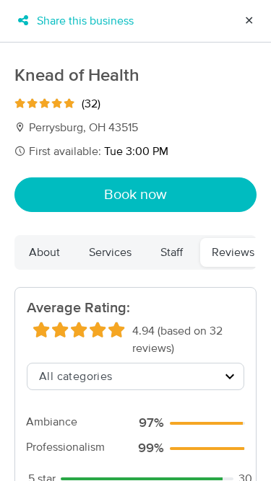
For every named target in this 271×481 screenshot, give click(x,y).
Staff (171, 252)
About (44, 252)
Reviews (233, 252)
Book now (135, 194)
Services (110, 252)
